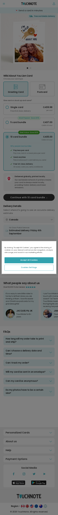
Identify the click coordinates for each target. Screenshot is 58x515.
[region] (28, 257)
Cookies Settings (29, 267)
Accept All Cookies (29, 260)
